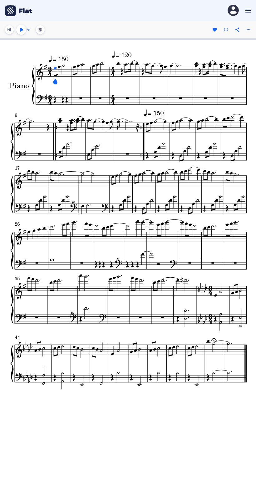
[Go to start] (9, 29)
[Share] (237, 29)
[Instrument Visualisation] (40, 29)
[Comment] (226, 29)
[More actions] (248, 29)
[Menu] (247, 10)
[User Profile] (233, 11)
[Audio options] (28, 30)
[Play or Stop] (21, 30)
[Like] (214, 29)
